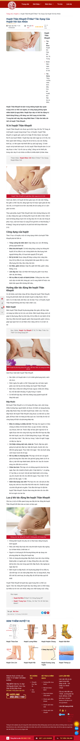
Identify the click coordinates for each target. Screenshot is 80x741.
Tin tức (60, 4)
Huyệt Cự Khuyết (25, 330)
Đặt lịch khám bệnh (47, 689)
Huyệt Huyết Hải (29, 663)
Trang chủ (25, 4)
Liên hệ (69, 4)
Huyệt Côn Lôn (11, 663)
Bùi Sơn (15, 611)
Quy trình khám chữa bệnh (48, 694)
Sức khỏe (33, 691)
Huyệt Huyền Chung (48, 641)
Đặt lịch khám (45, 738)
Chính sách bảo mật (48, 706)
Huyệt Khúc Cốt (25, 158)
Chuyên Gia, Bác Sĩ (34, 684)
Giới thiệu (36, 4)
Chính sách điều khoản (48, 700)
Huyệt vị (16, 14)
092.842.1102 (10, 690)
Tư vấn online (66, 738)
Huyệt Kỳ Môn (19, 598)
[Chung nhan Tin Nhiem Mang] (71, 718)
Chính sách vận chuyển (48, 711)
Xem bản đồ (20, 690)
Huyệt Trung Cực (20, 601)
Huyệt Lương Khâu (30, 641)
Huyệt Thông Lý (64, 663)
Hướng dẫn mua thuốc (48, 683)
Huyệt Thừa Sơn (12, 641)
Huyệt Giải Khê (64, 641)
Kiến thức (48, 4)
